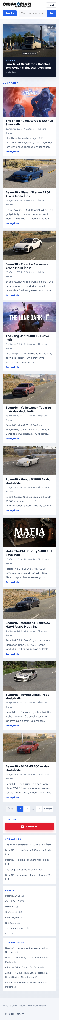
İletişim (20, 1013)
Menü (51, 5)
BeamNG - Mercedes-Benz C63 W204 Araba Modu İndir (28, 624)
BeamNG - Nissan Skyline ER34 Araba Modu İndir (28, 194)
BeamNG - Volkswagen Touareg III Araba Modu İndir (28, 409)
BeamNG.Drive (15, 895)
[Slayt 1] (24, 53)
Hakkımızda (8, 1013)
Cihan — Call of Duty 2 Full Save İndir (24, 967)
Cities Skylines (14, 917)
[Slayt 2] (26, 53)
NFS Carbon (13, 922)
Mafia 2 (11, 906)
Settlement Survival (17, 928)
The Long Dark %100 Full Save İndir (23, 869)
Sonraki (48, 808)
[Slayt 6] (35, 53)
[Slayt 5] (33, 53)
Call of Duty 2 (15, 901)
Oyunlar (9, 13)
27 (38, 808)
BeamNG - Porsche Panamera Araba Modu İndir (27, 266)
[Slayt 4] (30, 53)
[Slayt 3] (28, 53)
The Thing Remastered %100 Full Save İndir (28, 844)
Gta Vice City (13, 912)
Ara (51, 13)
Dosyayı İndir (12, 151)
